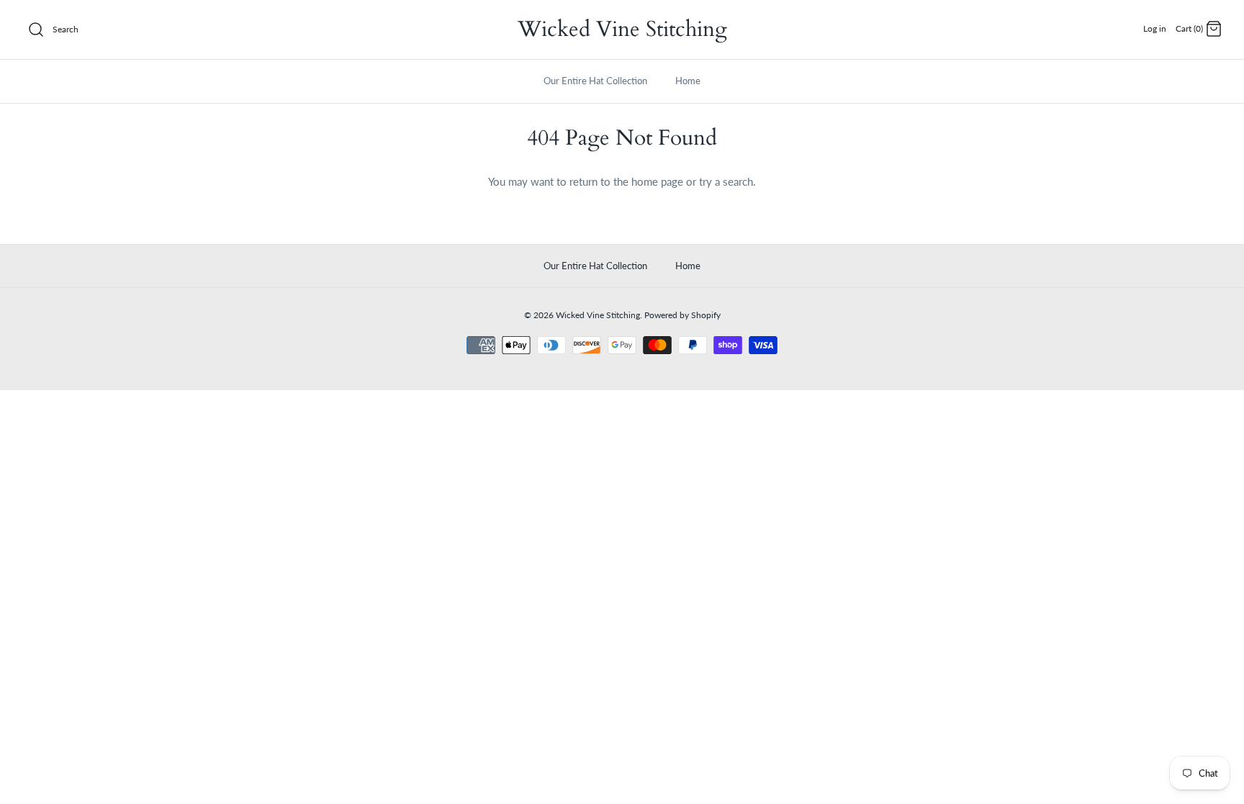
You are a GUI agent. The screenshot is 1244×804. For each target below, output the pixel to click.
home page (657, 181)
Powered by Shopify (682, 315)
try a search (726, 181)
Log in (1154, 28)
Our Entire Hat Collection (595, 80)
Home (687, 80)
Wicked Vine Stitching (598, 315)
